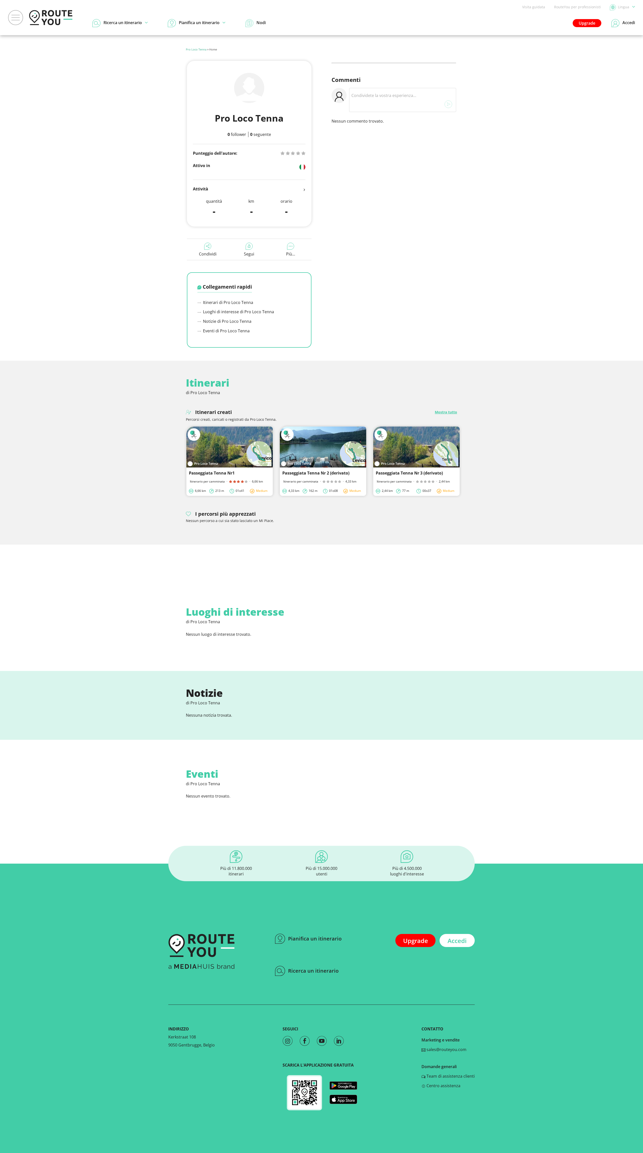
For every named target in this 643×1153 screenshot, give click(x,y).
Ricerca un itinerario (313, 970)
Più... (290, 254)
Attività (200, 189)
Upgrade (587, 23)
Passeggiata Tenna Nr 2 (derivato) (315, 473)
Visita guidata (533, 7)
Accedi (457, 940)
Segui (249, 254)
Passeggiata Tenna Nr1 (212, 473)
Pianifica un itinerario (315, 938)
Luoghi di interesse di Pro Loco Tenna (238, 312)
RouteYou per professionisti (577, 7)
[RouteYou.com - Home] (50, 17)
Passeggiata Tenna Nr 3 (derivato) (409, 473)
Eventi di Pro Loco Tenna (226, 331)
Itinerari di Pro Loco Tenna (227, 302)
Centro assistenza (442, 1085)
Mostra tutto (446, 412)
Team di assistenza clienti (450, 1076)
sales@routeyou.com (445, 1049)
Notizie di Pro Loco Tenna (226, 321)
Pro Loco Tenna (196, 49)
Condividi (208, 254)
